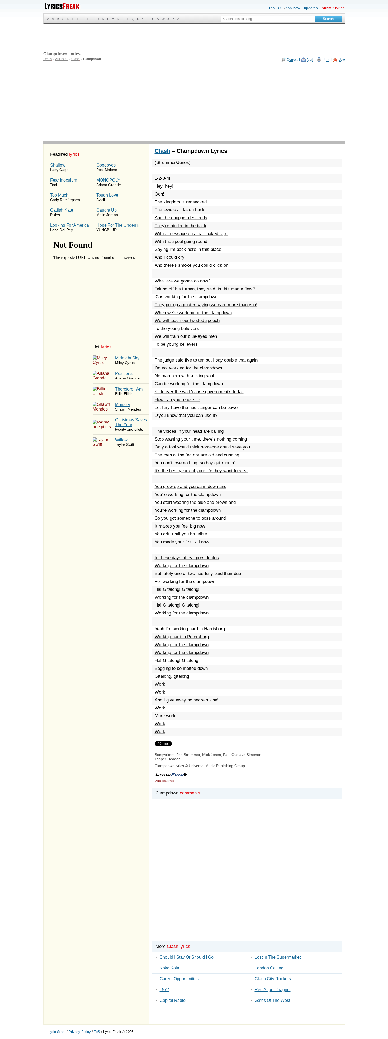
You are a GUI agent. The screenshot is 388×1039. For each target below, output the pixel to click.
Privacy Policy (80, 1032)
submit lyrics (333, 8)
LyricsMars (57, 1032)
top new (293, 8)
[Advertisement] (194, 101)
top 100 (275, 8)
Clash (162, 151)
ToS (97, 1032)
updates (311, 8)
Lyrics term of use (164, 780)
